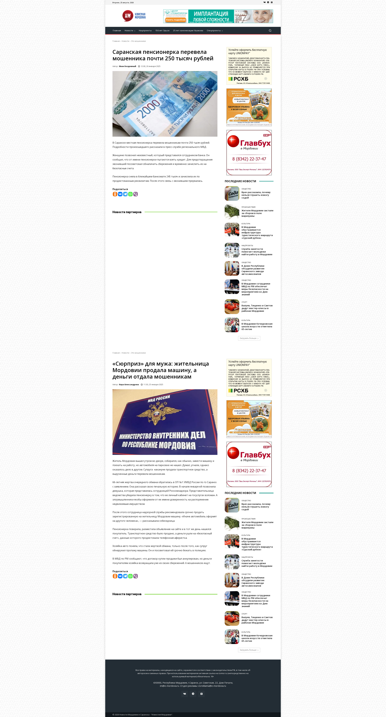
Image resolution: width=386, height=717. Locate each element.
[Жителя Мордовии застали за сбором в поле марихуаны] (232, 211)
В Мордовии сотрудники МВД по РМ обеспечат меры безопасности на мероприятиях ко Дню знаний (256, 289)
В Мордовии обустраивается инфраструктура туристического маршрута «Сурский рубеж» (257, 232)
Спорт (244, 302)
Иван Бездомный (127, 66)
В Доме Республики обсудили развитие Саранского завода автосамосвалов (253, 269)
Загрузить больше (248, 338)
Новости (125, 41)
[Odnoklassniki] (115, 194)
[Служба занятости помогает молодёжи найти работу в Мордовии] (232, 250)
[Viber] (135, 194)
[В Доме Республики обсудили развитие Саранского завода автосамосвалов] (232, 268)
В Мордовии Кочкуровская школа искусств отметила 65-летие (257, 326)
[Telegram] (268, 2)
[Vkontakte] (120, 194)
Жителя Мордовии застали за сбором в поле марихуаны (257, 213)
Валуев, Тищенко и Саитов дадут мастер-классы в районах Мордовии (257, 308)
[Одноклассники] (272, 2)
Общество (246, 189)
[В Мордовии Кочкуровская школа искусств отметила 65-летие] (232, 325)
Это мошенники (138, 41)
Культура (246, 223)
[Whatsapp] (130, 194)
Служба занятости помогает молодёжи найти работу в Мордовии (257, 251)
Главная (116, 41)
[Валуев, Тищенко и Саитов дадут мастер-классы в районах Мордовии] (232, 306)
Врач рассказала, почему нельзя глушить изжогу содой (256, 195)
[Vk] (264, 2)
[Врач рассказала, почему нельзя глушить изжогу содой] (232, 193)
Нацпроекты (247, 245)
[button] (270, 30)
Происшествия (248, 207)
